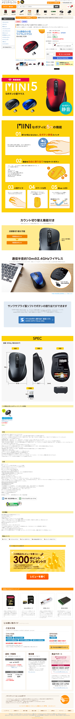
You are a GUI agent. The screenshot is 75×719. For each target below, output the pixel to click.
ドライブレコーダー (6, 28)
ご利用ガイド (16, 710)
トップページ (6, 710)
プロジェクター (5, 22)
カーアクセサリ (5, 43)
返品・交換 (34, 710)
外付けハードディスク (62, 713)
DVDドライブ (5, 32)
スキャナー (4, 24)
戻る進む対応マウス (37, 539)
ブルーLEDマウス (26, 539)
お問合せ (52, 710)
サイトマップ (37, 716)
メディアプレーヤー (6, 30)
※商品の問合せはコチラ (30, 60)
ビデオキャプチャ (5, 37)
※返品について (19, 60)
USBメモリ (11, 713)
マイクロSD (16, 713)
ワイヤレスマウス (14, 539)
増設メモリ (35, 713)
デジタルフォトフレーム (42, 713)
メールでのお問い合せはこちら (61, 671)
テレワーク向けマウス (50, 539)
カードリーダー (5, 39)
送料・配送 (25, 710)
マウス (5, 539)
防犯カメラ (4, 26)
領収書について (44, 710)
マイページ (61, 710)
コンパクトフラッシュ (28, 713)
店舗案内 (69, 710)
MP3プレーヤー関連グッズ (52, 713)
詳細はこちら (14, 667)
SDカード (21, 713)
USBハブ (4, 41)
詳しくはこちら (31, 671)
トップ (18, 17)
